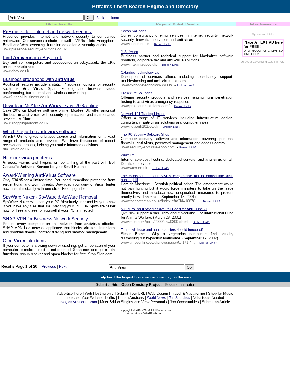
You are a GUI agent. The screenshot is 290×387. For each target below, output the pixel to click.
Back (100, 18)
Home (114, 18)
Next (62, 267)
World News (156, 298)
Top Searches (179, 298)
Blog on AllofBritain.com (78, 302)
